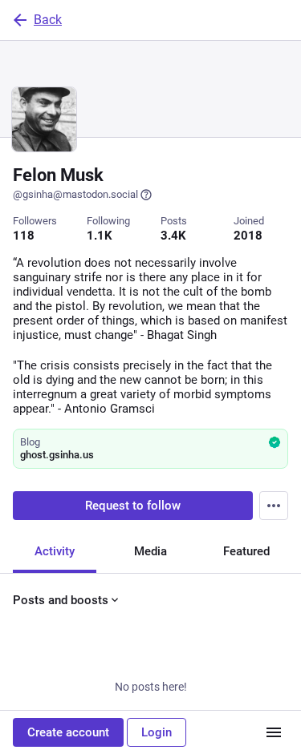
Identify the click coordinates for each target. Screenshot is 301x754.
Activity (55, 551)
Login (156, 732)
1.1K (99, 235)
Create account (68, 732)
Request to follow (133, 505)
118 (24, 235)
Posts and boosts (60, 600)
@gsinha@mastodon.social (75, 194)
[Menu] (273, 505)
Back (48, 19)
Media (150, 551)
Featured (246, 551)
